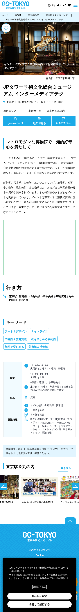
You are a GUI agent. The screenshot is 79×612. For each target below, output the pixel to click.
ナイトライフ (39, 331)
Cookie (40, 555)
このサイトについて (39, 549)
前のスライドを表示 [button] (3, 486)
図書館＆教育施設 (16, 339)
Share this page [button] (64, 5)
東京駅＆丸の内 (56, 110)
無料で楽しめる (14, 346)
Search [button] (53, 5)
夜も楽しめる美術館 (43, 339)
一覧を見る (64, 468)
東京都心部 (34, 110)
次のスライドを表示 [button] (75, 486)
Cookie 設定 (39, 596)
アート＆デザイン (16, 331)
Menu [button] (75, 5)
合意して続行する (39, 604)
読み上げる (59, 5)
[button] (49, 5)
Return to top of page (70, 520)
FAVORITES (69, 5)
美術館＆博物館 (38, 346)
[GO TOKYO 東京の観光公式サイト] (15, 5)
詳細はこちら (39, 587)
